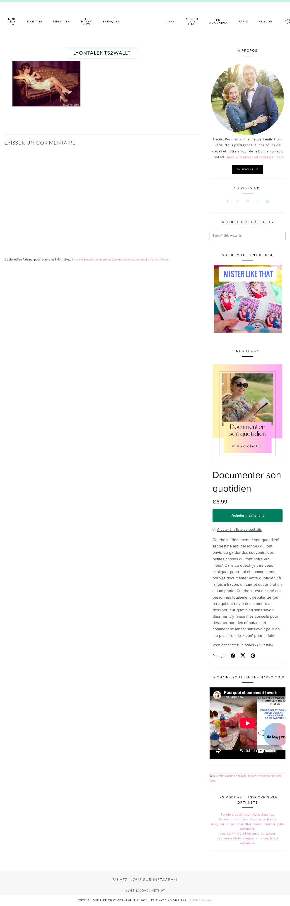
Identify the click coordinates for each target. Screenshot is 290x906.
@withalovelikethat (145, 890)
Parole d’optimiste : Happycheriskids (247, 819)
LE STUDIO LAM (200, 900)
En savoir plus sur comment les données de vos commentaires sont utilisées (120, 259)
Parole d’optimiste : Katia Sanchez (247, 814)
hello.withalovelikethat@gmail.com (255, 157)
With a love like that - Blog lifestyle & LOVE (145, 21)
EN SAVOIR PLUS (247, 169)
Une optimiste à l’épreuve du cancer (247, 833)
